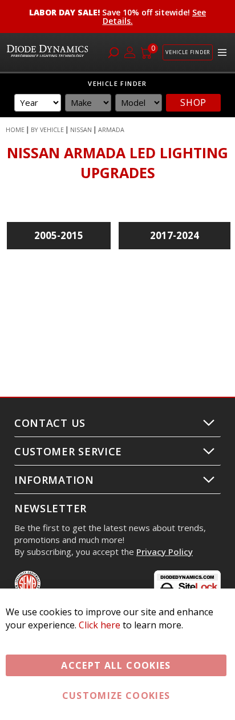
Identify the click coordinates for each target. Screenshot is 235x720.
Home (15, 130)
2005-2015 (58, 235)
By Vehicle (47, 130)
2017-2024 (174, 235)
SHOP (193, 102)
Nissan (81, 130)
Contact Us (50, 423)
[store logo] (49, 52)
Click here (99, 625)
